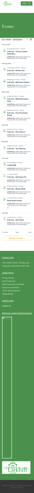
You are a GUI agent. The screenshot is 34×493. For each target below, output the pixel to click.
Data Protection (8, 281)
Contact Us (6, 306)
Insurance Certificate (10, 287)
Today (17, 232)
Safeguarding (7, 294)
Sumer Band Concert (14, 200)
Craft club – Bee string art (16, 132)
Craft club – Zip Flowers (15, 220)
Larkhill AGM (11, 165)
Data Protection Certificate (13, 284)
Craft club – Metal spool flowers (18, 82)
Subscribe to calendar (16, 238)
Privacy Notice (8, 278)
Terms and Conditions (11, 291)
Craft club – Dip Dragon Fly (16, 177)
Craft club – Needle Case (16, 70)
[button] (26, 3)
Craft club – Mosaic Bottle (16, 189)
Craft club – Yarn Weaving (16, 148)
